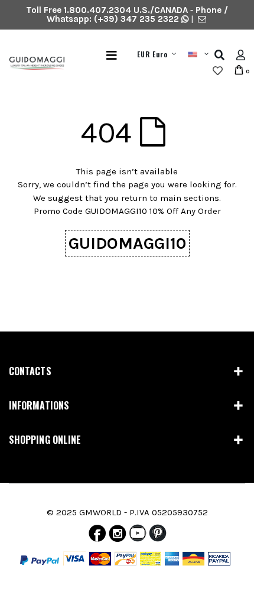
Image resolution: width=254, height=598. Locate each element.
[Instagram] (117, 536)
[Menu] (111, 55)
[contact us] (202, 19)
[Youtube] (137, 536)
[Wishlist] (218, 71)
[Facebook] (97, 536)
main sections (189, 198)
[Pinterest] (158, 536)
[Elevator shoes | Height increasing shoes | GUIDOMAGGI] (32, 63)
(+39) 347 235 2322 (136, 19)
